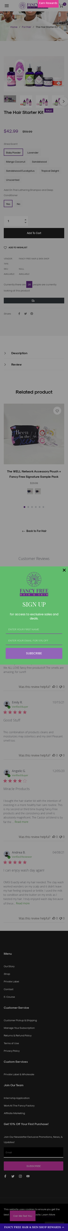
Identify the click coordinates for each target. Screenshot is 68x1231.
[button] (34, 1227)
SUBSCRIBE (34, 653)
